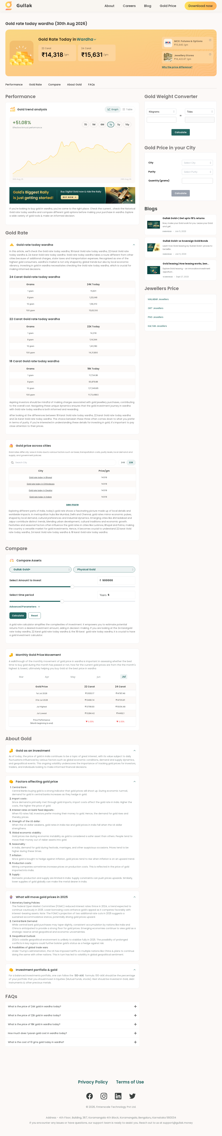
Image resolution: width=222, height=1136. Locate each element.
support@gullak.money (178, 1123)
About (109, 6)
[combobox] (40, 569)
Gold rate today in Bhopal (40, 477)
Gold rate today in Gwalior (40, 490)
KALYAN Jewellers (157, 326)
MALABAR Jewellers (158, 299)
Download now (201, 6)
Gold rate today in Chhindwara (40, 484)
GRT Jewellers (155, 308)
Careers (129, 6)
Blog (147, 6)
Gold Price (168, 6)
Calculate (181, 132)
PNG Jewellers (155, 317)
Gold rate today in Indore (40, 497)
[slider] (72, 587)
